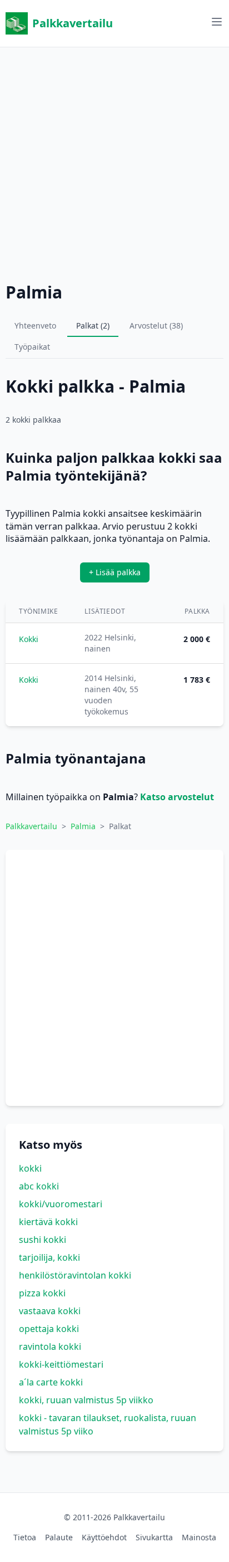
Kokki (28, 639)
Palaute (59, 1537)
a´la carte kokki (51, 1382)
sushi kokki (42, 1239)
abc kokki (39, 1186)
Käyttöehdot (104, 1537)
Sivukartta (154, 1537)
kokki (30, 1168)
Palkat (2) (92, 325)
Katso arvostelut (177, 797)
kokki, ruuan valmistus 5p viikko (86, 1400)
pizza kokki (42, 1293)
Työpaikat (32, 346)
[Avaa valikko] (216, 21)
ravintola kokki (50, 1346)
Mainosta (199, 1537)
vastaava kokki (50, 1311)
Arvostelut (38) (156, 325)
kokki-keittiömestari (61, 1364)
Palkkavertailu (72, 23)
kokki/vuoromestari (60, 1204)
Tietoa (24, 1537)
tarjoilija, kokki (49, 1257)
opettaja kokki (49, 1329)
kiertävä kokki (48, 1222)
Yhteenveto (35, 325)
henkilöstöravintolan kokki (75, 1275)
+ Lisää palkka (115, 572)
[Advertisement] (114, 162)
